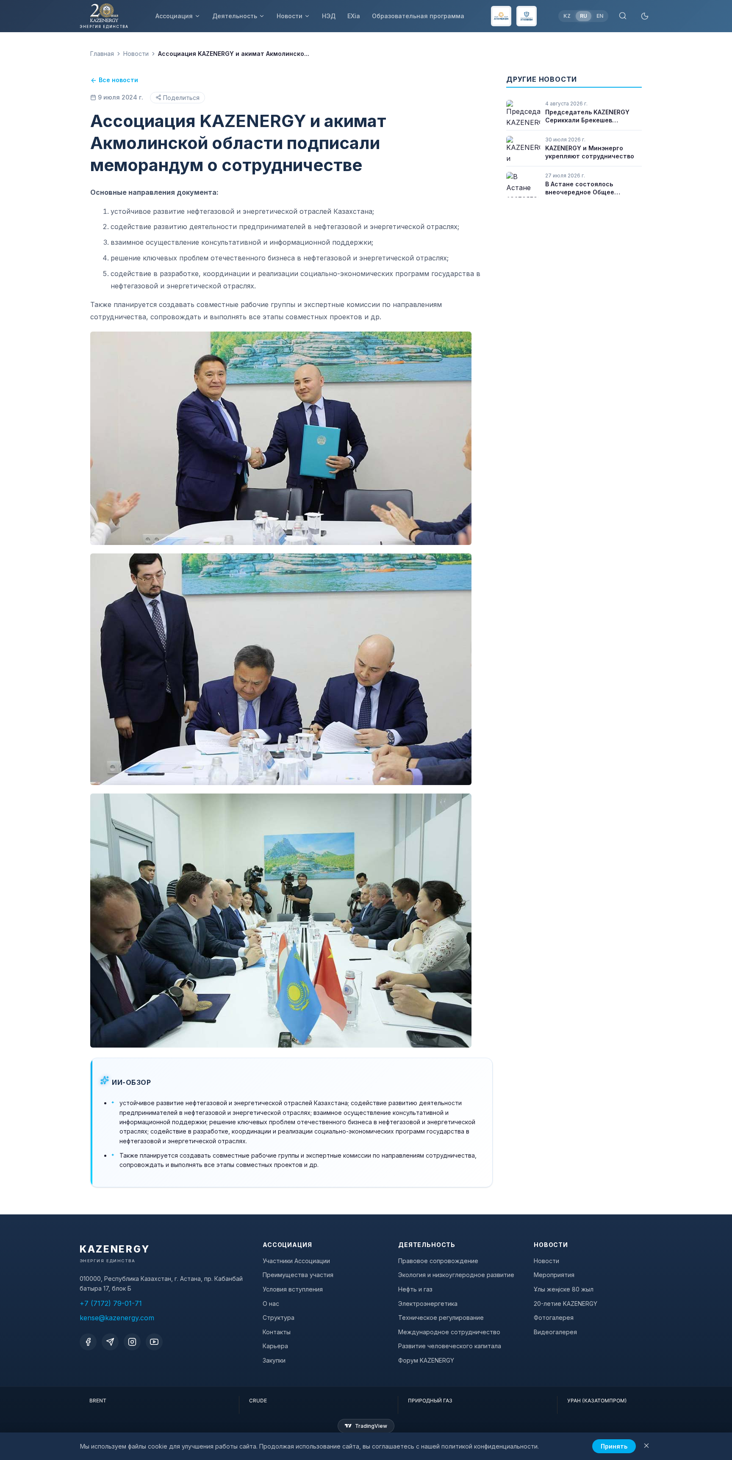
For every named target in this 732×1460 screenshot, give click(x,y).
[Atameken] (501, 16)
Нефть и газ (415, 1289)
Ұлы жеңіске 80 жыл (563, 1289)
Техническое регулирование (441, 1317)
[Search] (622, 16)
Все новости (118, 79)
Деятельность (234, 15)
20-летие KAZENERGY (565, 1303)
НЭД (329, 15)
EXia (353, 15)
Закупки (274, 1360)
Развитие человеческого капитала (449, 1345)
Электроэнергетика (428, 1303)
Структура (278, 1317)
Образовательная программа (418, 15)
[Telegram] (110, 1341)
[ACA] (526, 16)
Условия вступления (293, 1289)
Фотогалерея (554, 1317)
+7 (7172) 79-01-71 (111, 1303)
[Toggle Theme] (644, 16)
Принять (614, 1446)
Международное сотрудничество (449, 1332)
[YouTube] (154, 1341)
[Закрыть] (646, 1446)
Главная (102, 53)
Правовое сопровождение (438, 1260)
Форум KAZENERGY (426, 1360)
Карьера (275, 1345)
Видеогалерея (555, 1332)
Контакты (277, 1332)
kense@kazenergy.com (117, 1317)
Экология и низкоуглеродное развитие (456, 1274)
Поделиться (181, 97)
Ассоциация (174, 15)
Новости (289, 15)
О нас (271, 1303)
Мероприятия (554, 1274)
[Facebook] (88, 1341)
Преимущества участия (298, 1274)
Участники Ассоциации (296, 1260)
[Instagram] (132, 1341)
